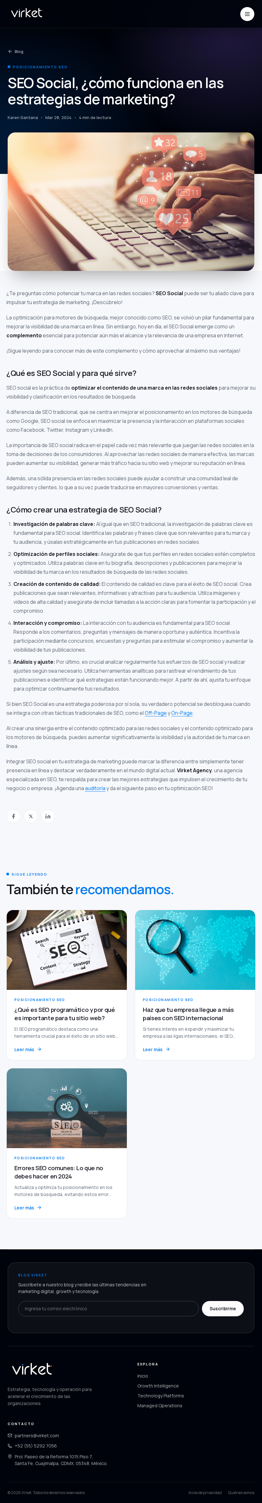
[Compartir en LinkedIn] (48, 816)
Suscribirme (223, 1308)
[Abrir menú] (247, 14)
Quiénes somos (241, 1492)
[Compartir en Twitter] (31, 816)
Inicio (142, 1376)
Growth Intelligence (158, 1386)
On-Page (182, 712)
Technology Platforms (160, 1396)
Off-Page (156, 712)
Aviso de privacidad (205, 1492)
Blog (19, 51)
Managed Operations (159, 1405)
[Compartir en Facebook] (13, 816)
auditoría (95, 788)
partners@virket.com (37, 1435)
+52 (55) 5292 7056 (36, 1446)
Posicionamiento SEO (40, 66)
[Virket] (26, 14)
